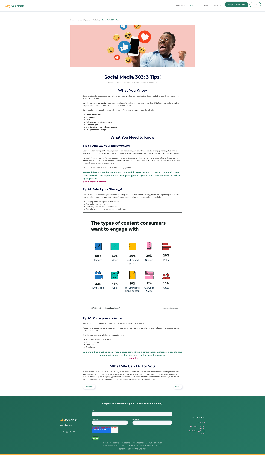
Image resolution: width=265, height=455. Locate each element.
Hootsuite (132, 358)
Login (255, 5)
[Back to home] (14, 5)
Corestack (115, 443)
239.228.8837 (200, 422)
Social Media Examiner (95, 181)
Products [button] (180, 6)
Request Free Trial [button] (236, 5)
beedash (120, 83)
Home (105, 443)
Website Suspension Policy (149, 445)
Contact (218, 6)
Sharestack (138, 443)
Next (177, 387)
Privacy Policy (128, 445)
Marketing (153, 83)
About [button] (206, 6)
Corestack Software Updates (132, 449)
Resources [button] (194, 6)
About (149, 443)
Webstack (126, 443)
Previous (89, 387)
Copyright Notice (111, 445)
